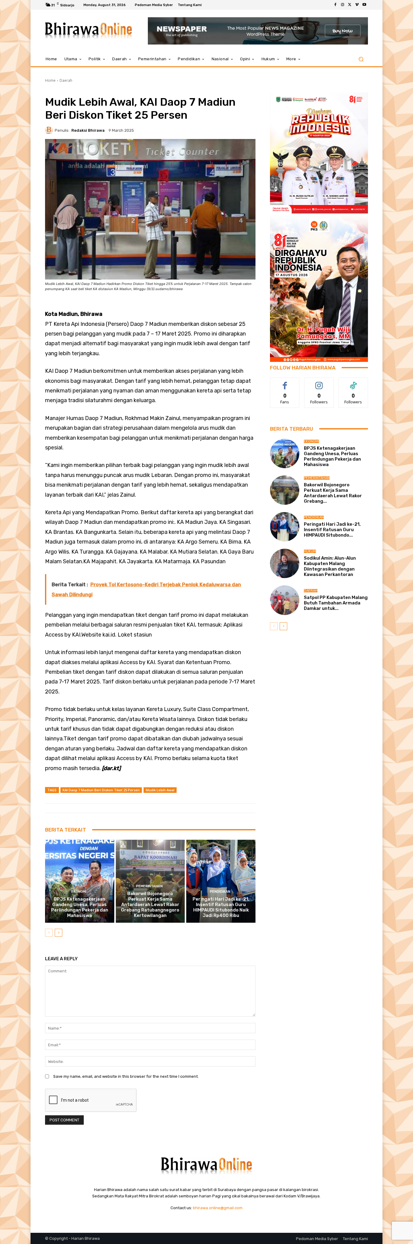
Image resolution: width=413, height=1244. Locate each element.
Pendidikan (220, 891)
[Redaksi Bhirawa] (50, 130)
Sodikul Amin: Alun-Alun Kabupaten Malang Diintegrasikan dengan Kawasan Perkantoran (330, 566)
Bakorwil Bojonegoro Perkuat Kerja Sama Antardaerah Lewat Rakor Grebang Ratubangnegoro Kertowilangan (150, 904)
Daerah (66, 80)
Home (50, 80)
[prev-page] (49, 933)
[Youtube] (364, 4)
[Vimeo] (357, 4)
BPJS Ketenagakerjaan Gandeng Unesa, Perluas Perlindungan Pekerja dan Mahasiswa (79, 907)
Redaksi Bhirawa (88, 130)
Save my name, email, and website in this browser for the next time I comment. (126, 1076)
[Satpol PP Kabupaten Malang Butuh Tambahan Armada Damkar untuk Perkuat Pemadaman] (284, 600)
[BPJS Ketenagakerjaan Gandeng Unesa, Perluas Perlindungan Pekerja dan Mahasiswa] (79, 881)
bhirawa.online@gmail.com (217, 1208)
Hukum (310, 551)
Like (284, 382)
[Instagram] (342, 4)
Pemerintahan (149, 886)
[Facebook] (335, 4)
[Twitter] (349, 4)
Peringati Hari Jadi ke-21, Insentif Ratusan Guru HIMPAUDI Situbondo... (332, 529)
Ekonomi (78, 891)
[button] (361, 59)
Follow (319, 382)
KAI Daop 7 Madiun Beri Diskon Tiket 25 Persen (101, 790)
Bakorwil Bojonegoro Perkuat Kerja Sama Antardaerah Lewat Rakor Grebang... (333, 493)
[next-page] (58, 933)
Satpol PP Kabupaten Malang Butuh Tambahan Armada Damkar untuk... (336, 603)
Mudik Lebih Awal (160, 790)
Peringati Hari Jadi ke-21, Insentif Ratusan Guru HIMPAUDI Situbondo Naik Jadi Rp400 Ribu (221, 907)
